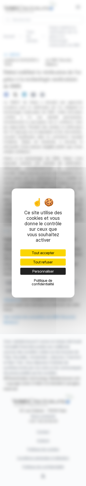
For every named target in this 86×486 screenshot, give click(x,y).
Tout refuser (43, 262)
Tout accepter (43, 253)
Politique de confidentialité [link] (43, 282)
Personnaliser (43, 271)
